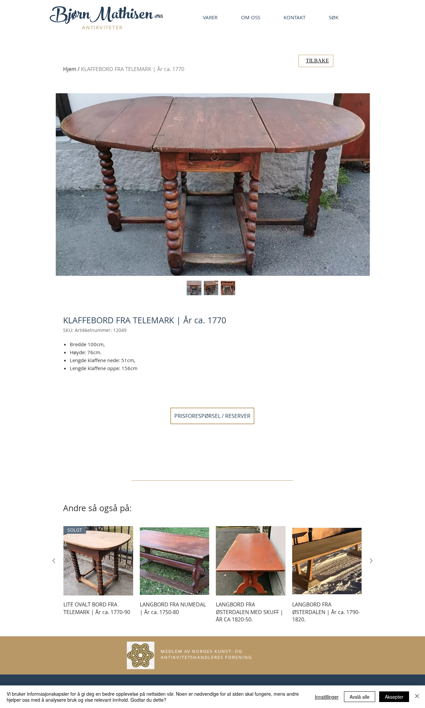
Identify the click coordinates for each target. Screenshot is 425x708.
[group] (212, 578)
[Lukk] (417, 697)
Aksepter (394, 696)
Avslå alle (360, 696)
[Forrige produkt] (54, 561)
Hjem (69, 69)
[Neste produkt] (371, 561)
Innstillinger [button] (327, 696)
